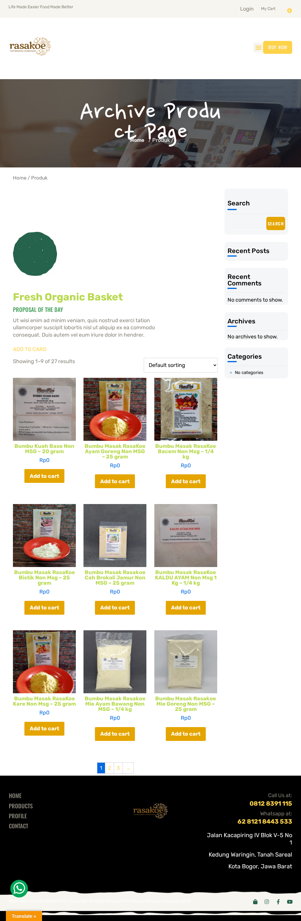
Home (137, 140)
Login (247, 9)
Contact (18, 826)
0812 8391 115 (271, 803)
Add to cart (44, 476)
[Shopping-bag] (255, 901)
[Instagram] (266, 901)
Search (239, 203)
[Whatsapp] (19, 888)
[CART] (291, 8)
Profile (18, 816)
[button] (275, 7)
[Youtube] (289, 901)
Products (21, 806)
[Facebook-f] (278, 901)
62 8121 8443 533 (265, 821)
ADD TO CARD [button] (29, 349)
